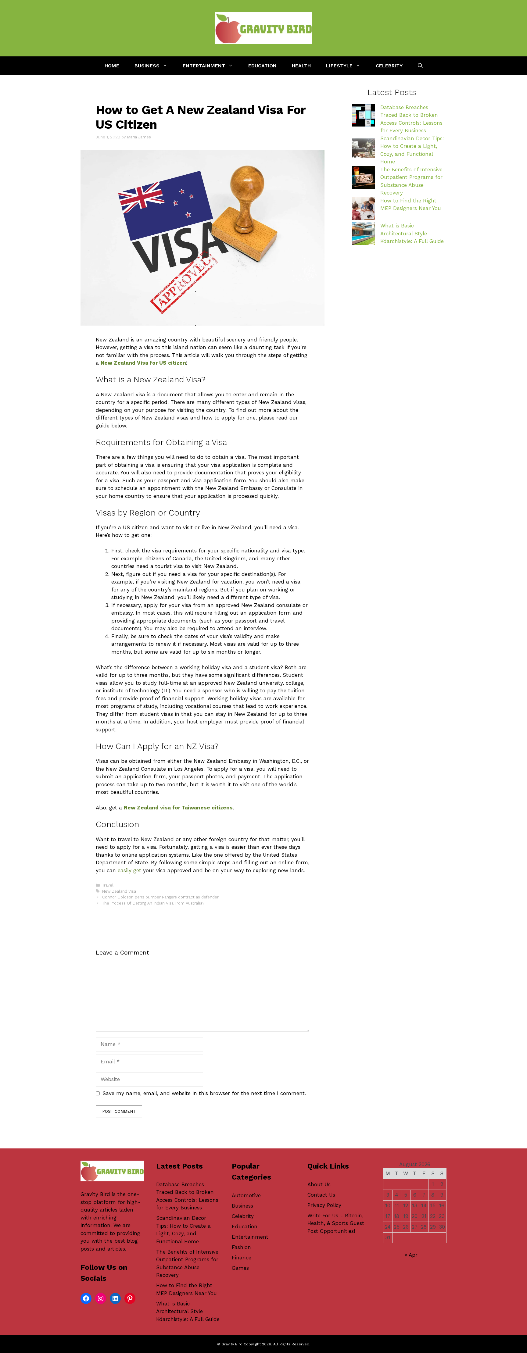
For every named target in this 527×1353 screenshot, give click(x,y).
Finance (241, 1258)
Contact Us (321, 1195)
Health (301, 66)
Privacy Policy (324, 1205)
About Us (319, 1184)
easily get (129, 870)
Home (112, 66)
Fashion (241, 1247)
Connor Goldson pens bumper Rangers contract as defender (160, 897)
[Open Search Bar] (420, 66)
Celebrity (389, 66)
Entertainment (204, 66)
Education (262, 66)
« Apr (411, 1255)
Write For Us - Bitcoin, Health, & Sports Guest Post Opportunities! (335, 1223)
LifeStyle (339, 66)
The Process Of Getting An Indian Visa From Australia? (153, 903)
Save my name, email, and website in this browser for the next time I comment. (204, 1093)
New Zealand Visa (119, 891)
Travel (107, 885)
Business (147, 66)
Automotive (246, 1195)
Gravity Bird (95, 1194)
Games (240, 1268)
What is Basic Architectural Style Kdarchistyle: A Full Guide (412, 233)
